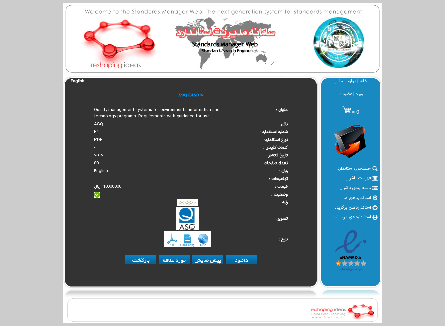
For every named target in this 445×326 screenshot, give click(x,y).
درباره (352, 81)
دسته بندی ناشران (355, 188)
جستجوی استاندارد (354, 168)
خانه (363, 81)
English (77, 81)
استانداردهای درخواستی (350, 217)
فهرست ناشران (358, 178)
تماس (339, 81)
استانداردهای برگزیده (353, 207)
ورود (359, 94)
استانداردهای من (356, 198)
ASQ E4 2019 (190, 95)
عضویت (345, 94)
